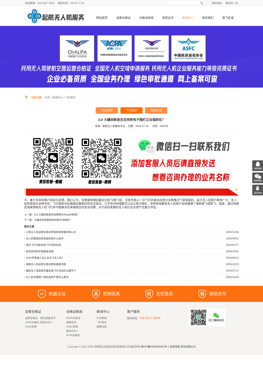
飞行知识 (70, 97)
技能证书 (71, 322)
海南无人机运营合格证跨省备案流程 (46, 264)
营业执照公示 (188, 346)
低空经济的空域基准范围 (39, 251)
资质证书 (168, 17)
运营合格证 (123, 17)
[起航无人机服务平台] (55, 24)
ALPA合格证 (73, 335)
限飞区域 (228, 17)
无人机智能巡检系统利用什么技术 (45, 238)
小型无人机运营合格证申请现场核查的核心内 (51, 232)
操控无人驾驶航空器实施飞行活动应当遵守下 (51, 270)
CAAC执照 (31, 326)
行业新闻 (107, 110)
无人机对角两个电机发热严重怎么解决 (47, 277)
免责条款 (175, 346)
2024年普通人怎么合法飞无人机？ (45, 257)
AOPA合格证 (32, 322)
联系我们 (208, 17)
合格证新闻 (146, 17)
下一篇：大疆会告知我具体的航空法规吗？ (48, 219)
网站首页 (102, 17)
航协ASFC (46, 322)
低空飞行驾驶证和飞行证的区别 (43, 244)
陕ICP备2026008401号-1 (155, 346)
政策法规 (156, 110)
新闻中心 (188, 17)
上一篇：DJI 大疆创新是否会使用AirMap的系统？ (51, 214)
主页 (47, 97)
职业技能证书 (47, 318)
